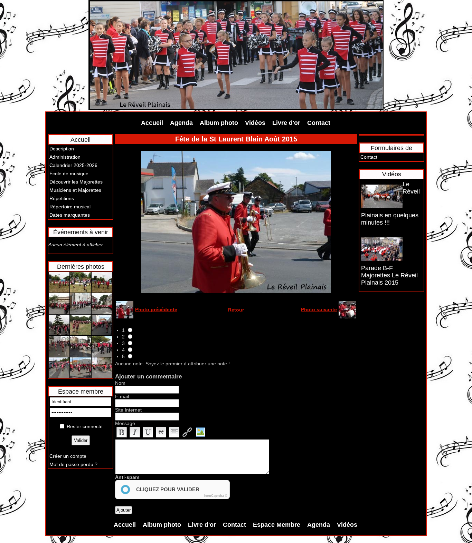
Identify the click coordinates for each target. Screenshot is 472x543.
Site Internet (128, 410)
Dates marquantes (69, 215)
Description (61, 148)
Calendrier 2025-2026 (73, 165)
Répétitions (61, 198)
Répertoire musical (70, 206)
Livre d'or (286, 122)
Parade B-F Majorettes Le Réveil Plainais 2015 (389, 275)
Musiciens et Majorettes (75, 190)
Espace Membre (276, 524)
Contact (318, 122)
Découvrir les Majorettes (76, 182)
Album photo (219, 122)
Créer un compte (67, 456)
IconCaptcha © (215, 495)
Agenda (181, 122)
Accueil (152, 122)
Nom (120, 383)
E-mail (122, 396)
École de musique (68, 173)
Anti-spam (127, 477)
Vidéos (255, 122)
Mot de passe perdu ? (73, 464)
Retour (236, 310)
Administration (65, 157)
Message (125, 423)
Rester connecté (85, 426)
